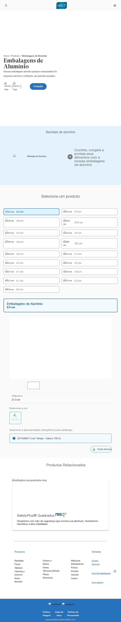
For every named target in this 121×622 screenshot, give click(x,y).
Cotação (38, 86)
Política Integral (46, 613)
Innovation (97, 582)
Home (6, 56)
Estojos (75, 571)
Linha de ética (59, 613)
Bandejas (19, 561)
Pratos (74, 567)
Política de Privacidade (73, 613)
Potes (17, 564)
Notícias (96, 551)
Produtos (15, 56)
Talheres (18, 568)
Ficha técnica (104, 449)
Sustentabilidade (101, 573)
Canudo (75, 575)
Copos (74, 578)
